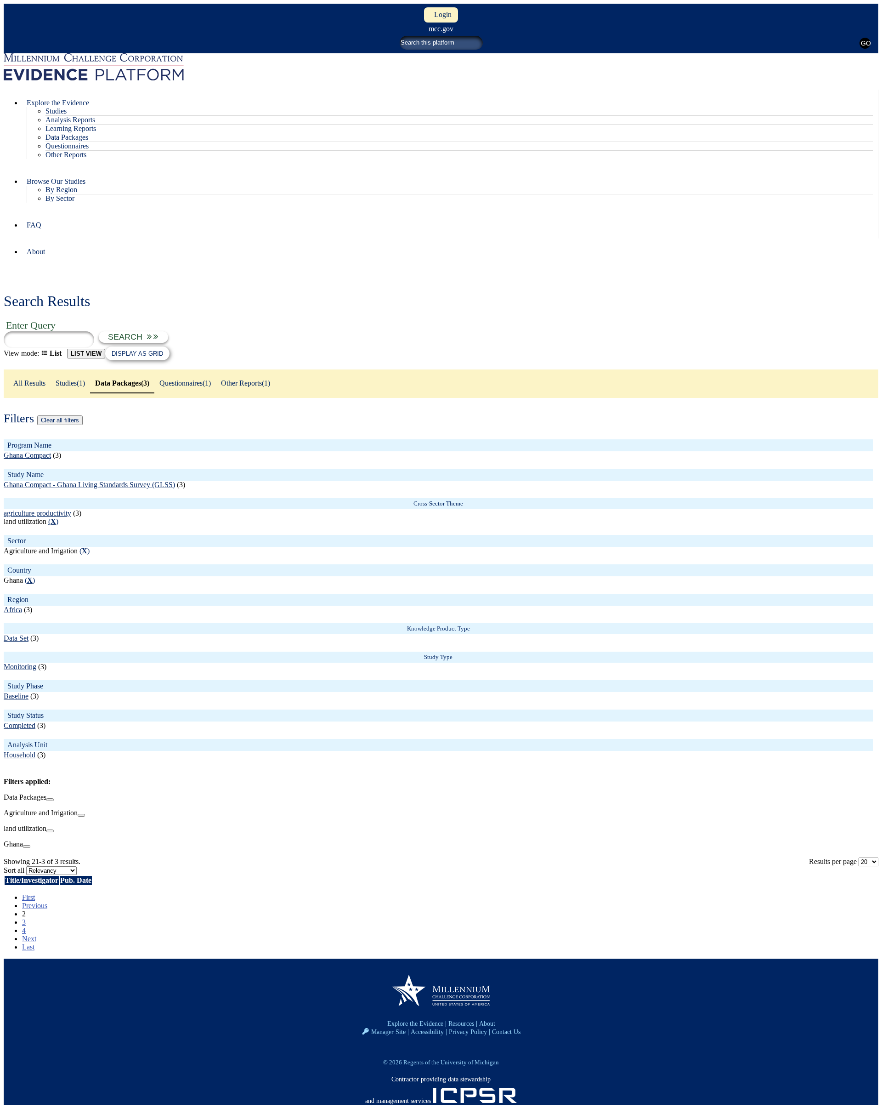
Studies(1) (70, 383)
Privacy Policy (468, 1031)
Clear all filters (60, 420)
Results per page (833, 861)
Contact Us (506, 1031)
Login (441, 14)
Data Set (16, 638)
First (28, 897)
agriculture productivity (37, 513)
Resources (461, 1023)
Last (28, 947)
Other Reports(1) (245, 383)
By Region (61, 189)
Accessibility (427, 1031)
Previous (34, 905)
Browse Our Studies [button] (56, 181)
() (53, 521)
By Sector (59, 198)
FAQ (34, 225)
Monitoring (20, 667)
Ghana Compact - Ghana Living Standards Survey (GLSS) (89, 485)
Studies (56, 111)
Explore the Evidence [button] (58, 103)
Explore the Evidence (415, 1023)
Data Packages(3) (122, 383)
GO (866, 43)
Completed (19, 725)
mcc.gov (441, 29)
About (36, 252)
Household (19, 755)
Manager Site (388, 1031)
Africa (13, 610)
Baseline (16, 696)
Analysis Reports (70, 120)
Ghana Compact (27, 455)
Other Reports (65, 155)
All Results (29, 383)
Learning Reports (70, 128)
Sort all (14, 870)
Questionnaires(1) (185, 383)
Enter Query (31, 325)
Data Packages (66, 137)
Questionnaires (67, 146)
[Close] (50, 799)
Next (29, 939)
